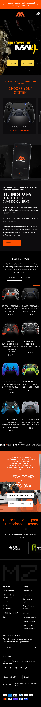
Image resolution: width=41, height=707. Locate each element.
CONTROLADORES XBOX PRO (20, 495)
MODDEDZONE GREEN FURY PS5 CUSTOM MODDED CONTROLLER (30, 384)
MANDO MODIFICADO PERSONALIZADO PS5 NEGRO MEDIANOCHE (30, 308)
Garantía (26, 613)
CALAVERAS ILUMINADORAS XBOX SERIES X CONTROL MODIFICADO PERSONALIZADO (10, 346)
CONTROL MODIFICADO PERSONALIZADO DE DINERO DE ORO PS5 (11, 308)
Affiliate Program (29, 621)
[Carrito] (37, 14)
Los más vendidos (14, 277)
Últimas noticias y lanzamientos (9, 596)
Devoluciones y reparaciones (28, 600)
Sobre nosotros (8, 591)
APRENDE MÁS (11, 243)
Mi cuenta (26, 595)
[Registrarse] (35, 648)
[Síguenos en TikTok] (25, 667)
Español (26, 677)
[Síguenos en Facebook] (5, 667)
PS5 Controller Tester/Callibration (29, 626)
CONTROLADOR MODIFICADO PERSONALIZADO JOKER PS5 (30, 345)
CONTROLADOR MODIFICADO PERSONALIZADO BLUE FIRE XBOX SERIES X (10, 423)
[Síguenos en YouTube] (20, 667)
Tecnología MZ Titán (10, 602)
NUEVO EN (30, 277)
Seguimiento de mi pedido (29, 607)
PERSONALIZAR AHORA (20, 55)
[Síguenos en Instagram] (15, 667)
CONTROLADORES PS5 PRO (20, 504)
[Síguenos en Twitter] (10, 667)
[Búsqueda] (8, 14)
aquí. (26, 529)
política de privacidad (10, 613)
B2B (4, 617)
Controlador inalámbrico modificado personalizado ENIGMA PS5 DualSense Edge (10, 386)
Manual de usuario (29, 617)
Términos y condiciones (7, 607)
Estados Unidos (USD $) (11, 677)
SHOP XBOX (20, 63)
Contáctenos (27, 591)
